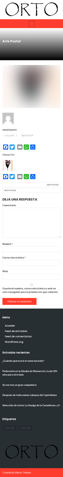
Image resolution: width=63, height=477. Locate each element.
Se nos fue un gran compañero (19, 384)
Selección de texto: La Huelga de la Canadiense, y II (31, 405)
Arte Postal (53, 185)
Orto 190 (25, 428)
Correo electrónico (14, 257)
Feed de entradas (16, 331)
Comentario (9, 205)
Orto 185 (9, 428)
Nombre (7, 243)
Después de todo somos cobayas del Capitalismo (29, 395)
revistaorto (9, 129)
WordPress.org (14, 342)
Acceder (10, 325)
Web (5, 271)
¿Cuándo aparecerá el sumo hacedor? (23, 360)
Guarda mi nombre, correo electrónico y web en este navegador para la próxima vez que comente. (30, 290)
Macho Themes (23, 472)
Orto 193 (9, 135)
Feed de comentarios (18, 336)
